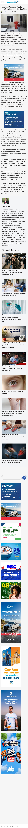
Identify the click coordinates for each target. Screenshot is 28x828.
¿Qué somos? (14, 826)
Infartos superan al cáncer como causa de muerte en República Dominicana (12, 368)
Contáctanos (4, 826)
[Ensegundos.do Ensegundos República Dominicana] (12, 2)
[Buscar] (24, 478)
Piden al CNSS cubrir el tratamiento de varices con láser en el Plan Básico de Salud (13, 413)
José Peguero (6, 12)
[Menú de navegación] (2, 2)
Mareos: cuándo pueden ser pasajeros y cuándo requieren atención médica (12, 272)
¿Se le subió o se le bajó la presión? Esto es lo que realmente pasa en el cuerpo (13, 345)
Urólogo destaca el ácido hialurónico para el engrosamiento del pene (13, 437)
